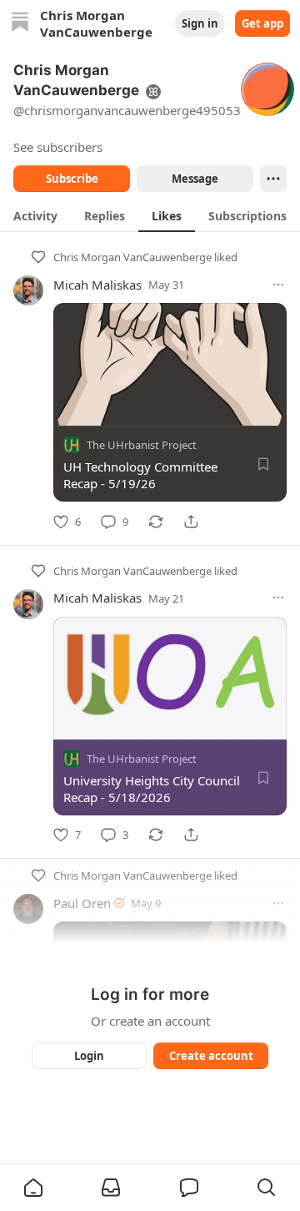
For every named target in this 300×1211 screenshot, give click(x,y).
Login (89, 1055)
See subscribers (57, 147)
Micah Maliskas (97, 284)
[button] (33, 1187)
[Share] (191, 521)
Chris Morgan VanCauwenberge (132, 257)
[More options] (278, 284)
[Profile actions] (273, 178)
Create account (211, 1055)
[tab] (35, 215)
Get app (262, 23)
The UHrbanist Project (142, 444)
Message (195, 178)
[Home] (20, 24)
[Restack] (156, 521)
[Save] (263, 464)
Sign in (200, 23)
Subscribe (72, 178)
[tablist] (150, 215)
